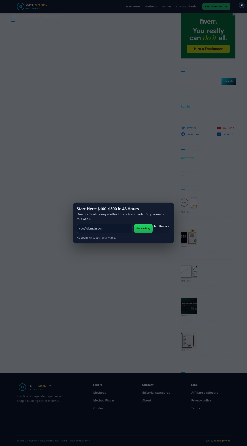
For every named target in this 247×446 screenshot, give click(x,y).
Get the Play (143, 228)
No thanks (161, 226)
